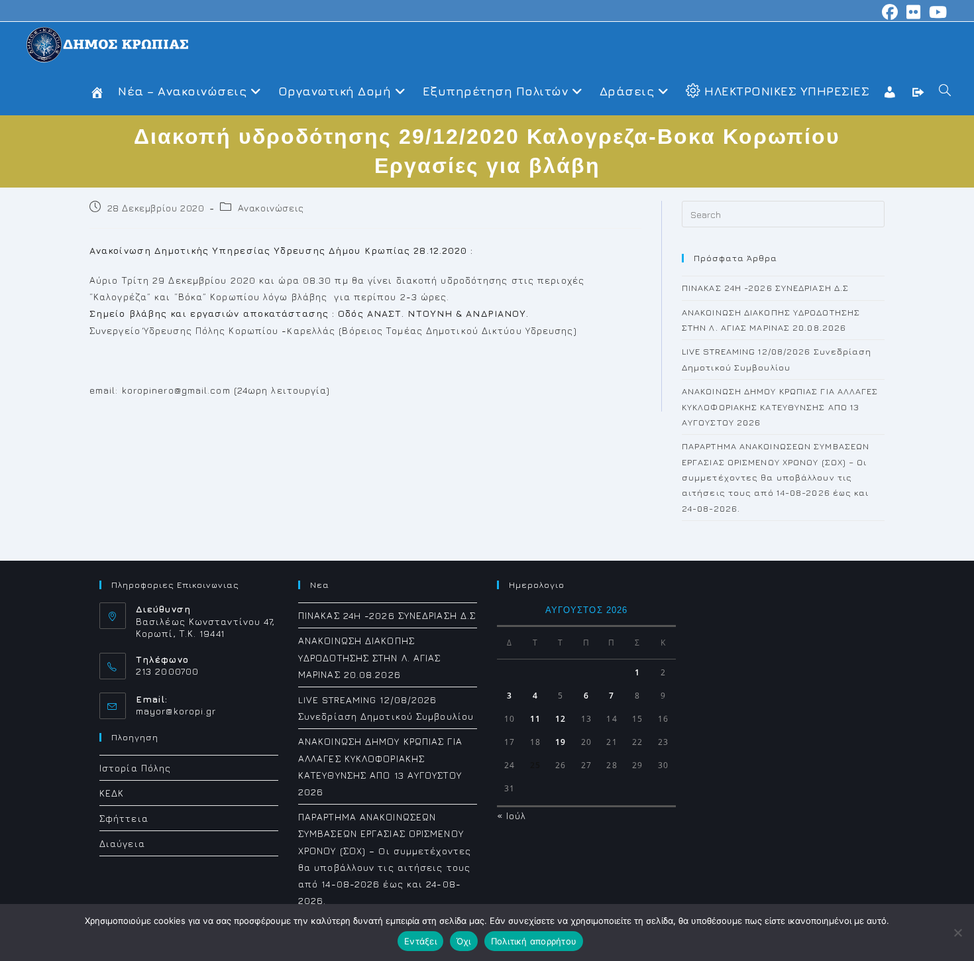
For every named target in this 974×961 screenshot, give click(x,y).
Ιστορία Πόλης (135, 767)
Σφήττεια (123, 818)
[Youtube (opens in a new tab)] (936, 12)
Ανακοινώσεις (271, 207)
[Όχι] (957, 932)
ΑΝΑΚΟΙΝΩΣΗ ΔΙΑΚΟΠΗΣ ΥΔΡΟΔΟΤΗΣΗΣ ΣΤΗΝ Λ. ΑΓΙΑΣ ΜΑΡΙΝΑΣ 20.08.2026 (369, 657)
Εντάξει (420, 941)
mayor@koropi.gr (176, 710)
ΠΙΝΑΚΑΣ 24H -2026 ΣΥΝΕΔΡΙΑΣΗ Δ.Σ (765, 287)
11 (535, 718)
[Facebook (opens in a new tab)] (890, 12)
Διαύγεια (122, 843)
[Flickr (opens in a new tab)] (913, 12)
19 (560, 742)
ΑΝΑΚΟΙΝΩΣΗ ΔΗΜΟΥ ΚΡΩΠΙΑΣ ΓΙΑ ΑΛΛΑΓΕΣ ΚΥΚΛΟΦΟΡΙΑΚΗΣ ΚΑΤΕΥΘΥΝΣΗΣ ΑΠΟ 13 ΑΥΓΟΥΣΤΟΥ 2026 (780, 406)
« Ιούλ (512, 815)
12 (560, 718)
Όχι (464, 941)
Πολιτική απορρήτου (534, 941)
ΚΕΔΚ (111, 793)
